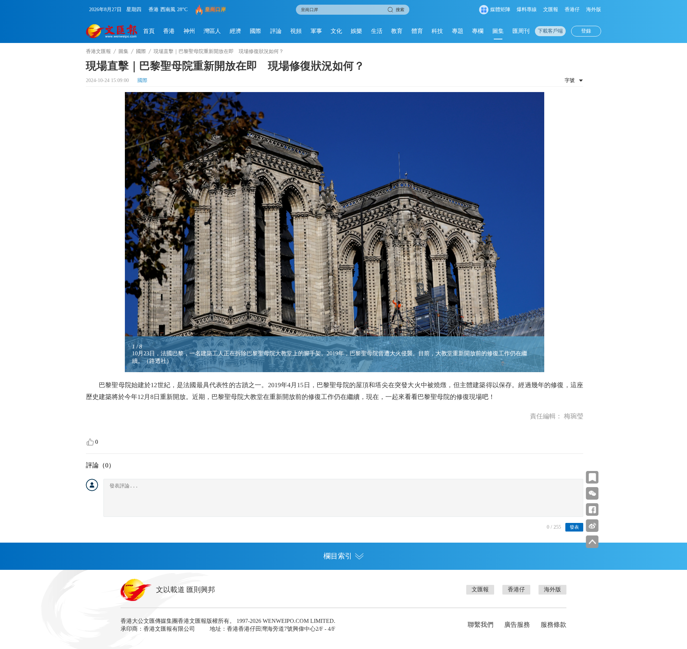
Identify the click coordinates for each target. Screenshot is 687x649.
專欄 (477, 31)
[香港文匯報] (112, 31)
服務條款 (553, 624)
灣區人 (212, 31)
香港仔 (572, 9)
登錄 (586, 31)
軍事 (316, 31)
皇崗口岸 (215, 9)
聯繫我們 (480, 624)
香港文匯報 (98, 51)
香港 (169, 31)
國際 (255, 31)
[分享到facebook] (592, 509)
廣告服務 (517, 624)
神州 (189, 31)
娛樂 (356, 31)
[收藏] (592, 477)
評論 (276, 31)
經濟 (235, 31)
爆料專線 (527, 9)
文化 (336, 31)
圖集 (498, 31)
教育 (397, 31)
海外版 (593, 9)
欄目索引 (337, 556)
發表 (574, 527)
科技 (437, 31)
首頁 (149, 31)
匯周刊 (521, 31)
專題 (457, 31)
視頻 (296, 31)
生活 (377, 31)
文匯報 (550, 9)
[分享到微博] (592, 525)
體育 (417, 31)
